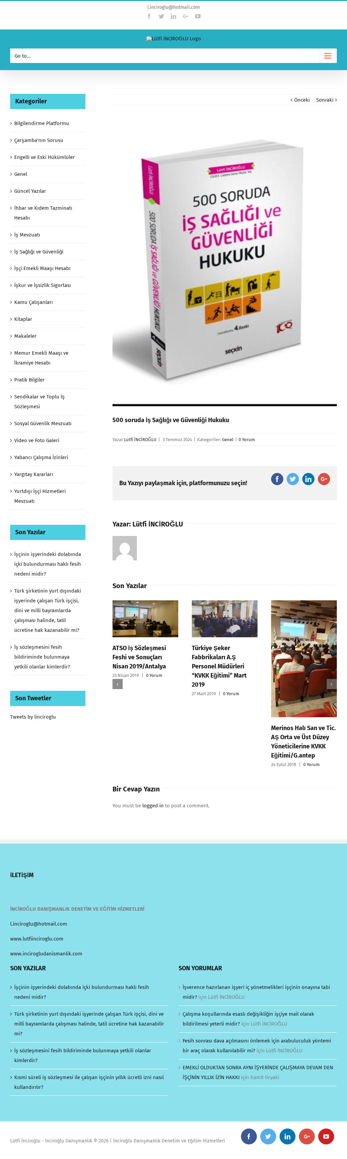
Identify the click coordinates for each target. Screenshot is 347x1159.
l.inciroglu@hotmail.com (173, 7)
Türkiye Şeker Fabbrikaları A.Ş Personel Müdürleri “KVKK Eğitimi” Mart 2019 (219, 666)
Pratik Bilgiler (29, 380)
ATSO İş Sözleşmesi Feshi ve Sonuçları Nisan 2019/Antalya (139, 657)
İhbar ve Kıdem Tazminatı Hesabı (43, 213)
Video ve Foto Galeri (36, 440)
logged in (153, 806)
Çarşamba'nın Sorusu (38, 140)
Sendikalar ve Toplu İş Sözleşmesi (39, 402)
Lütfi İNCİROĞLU (140, 439)
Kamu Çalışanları (33, 302)
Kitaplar (23, 319)
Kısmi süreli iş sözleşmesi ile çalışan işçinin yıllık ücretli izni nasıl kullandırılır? (89, 1082)
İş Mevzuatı (27, 235)
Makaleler (25, 336)
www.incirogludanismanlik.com (46, 954)
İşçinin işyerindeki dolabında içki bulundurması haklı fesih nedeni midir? (47, 564)
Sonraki (324, 100)
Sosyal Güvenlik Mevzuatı (43, 423)
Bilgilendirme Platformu (41, 123)
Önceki (302, 100)
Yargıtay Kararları (33, 474)
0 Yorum (247, 439)
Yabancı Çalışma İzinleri (41, 457)
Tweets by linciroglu (33, 717)
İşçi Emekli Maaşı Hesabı (42, 268)
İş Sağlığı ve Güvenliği (38, 252)
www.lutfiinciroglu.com (36, 939)
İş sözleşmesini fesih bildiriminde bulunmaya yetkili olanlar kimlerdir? (42, 657)
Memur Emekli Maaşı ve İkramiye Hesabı (41, 358)
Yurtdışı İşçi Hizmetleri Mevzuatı (40, 496)
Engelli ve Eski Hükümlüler (44, 157)
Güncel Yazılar (30, 191)
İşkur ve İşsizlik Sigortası (42, 285)
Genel (227, 439)
